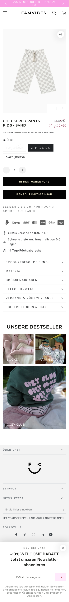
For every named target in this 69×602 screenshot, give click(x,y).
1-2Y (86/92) (14, 149)
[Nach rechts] (63, 3)
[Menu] (5, 13)
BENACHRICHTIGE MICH (34, 194)
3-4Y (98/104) (40, 149)
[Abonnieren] (64, 509)
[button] (54, 13)
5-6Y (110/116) (15, 158)
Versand (18, 132)
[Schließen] (63, 548)
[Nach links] (6, 3)
